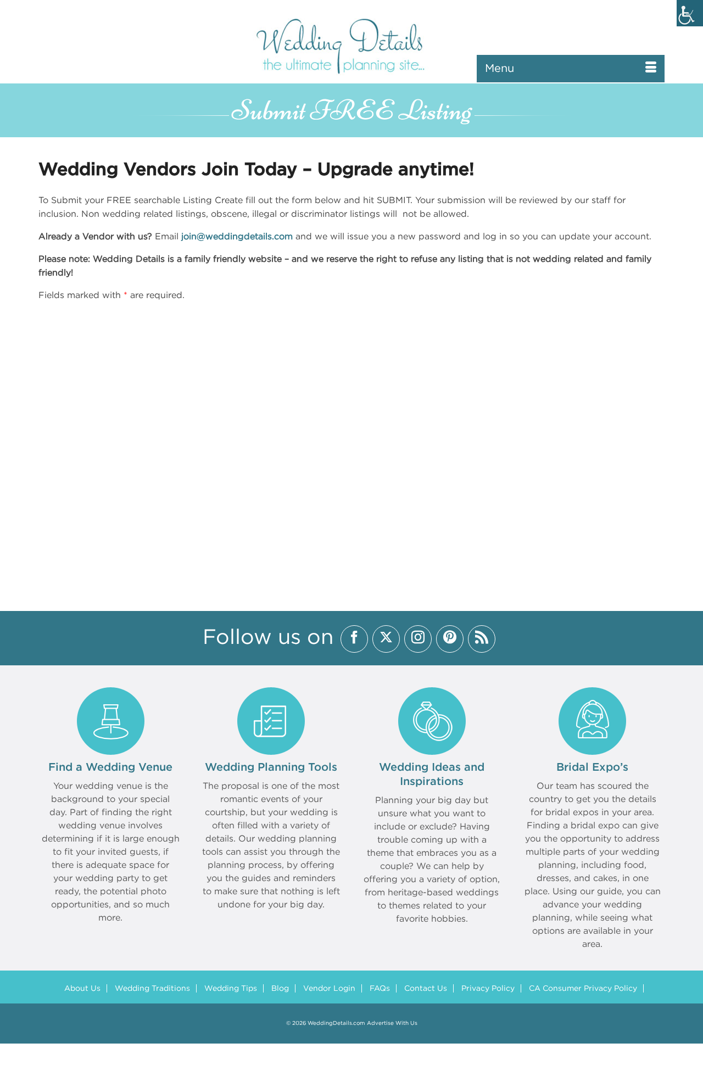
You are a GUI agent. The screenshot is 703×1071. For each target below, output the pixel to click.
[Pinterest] (450, 639)
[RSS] (481, 639)
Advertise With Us (392, 1023)
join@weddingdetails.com (237, 237)
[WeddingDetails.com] (351, 45)
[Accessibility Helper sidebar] (690, 13)
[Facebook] (354, 639)
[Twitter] (386, 639)
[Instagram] (418, 639)
